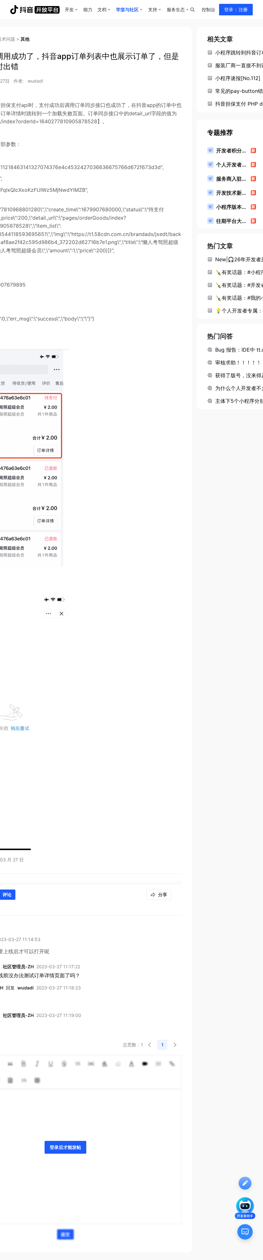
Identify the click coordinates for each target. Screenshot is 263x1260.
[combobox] (192, 9)
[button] (149, 1045)
